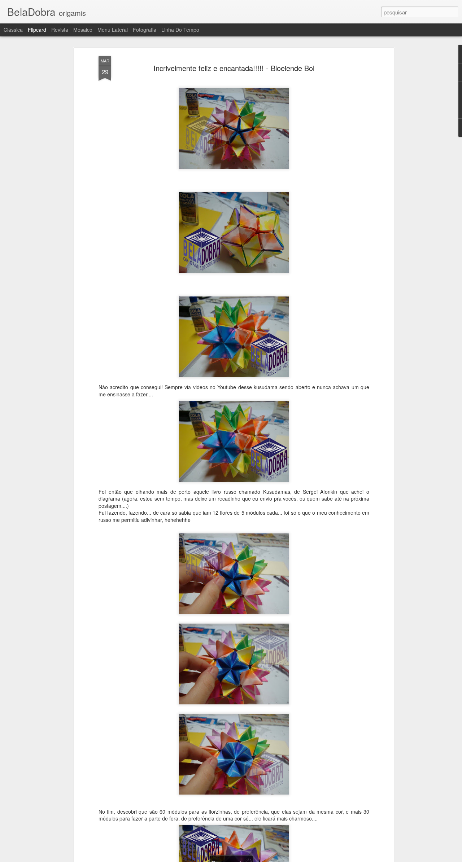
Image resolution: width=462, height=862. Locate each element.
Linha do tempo (180, 29)
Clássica (13, 29)
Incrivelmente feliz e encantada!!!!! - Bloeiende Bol (233, 68)
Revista (59, 29)
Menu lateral (112, 29)
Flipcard (37, 29)
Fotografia (144, 29)
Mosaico (82, 29)
